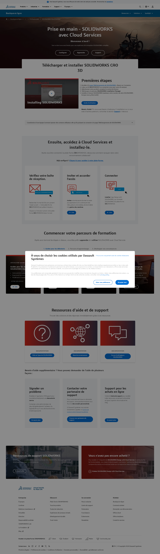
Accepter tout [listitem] (122, 282)
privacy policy (104, 275)
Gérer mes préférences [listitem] (103, 282)
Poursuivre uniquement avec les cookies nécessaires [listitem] (112, 255)
